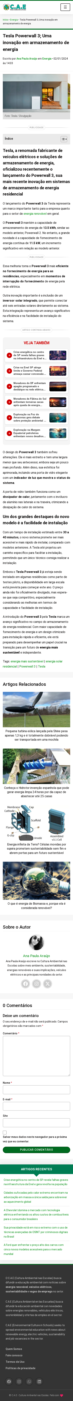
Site (5, 1115)
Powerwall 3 (27, 666)
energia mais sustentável (27, 661)
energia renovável (35, 213)
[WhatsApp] (29, 1381)
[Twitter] (47, 984)
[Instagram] (36, 984)
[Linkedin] (39, 1381)
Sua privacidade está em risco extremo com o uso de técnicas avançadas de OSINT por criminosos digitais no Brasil (36, 1232)
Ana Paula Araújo (27, 58)
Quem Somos (14, 1348)
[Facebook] (25, 984)
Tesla (41, 666)
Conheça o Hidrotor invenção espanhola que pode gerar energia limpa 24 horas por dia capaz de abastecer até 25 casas (36, 792)
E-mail (7, 1099)
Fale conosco (14, 1355)
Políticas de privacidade (20, 1368)
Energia (14, 19)
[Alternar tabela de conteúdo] (62, 139)
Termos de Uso (15, 1361)
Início (5, 19)
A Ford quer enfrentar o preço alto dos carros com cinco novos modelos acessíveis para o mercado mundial (34, 1249)
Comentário (11, 1033)
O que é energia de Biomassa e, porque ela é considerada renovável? (37, 906)
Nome (7, 1082)
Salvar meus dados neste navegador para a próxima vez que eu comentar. (35, 1139)
